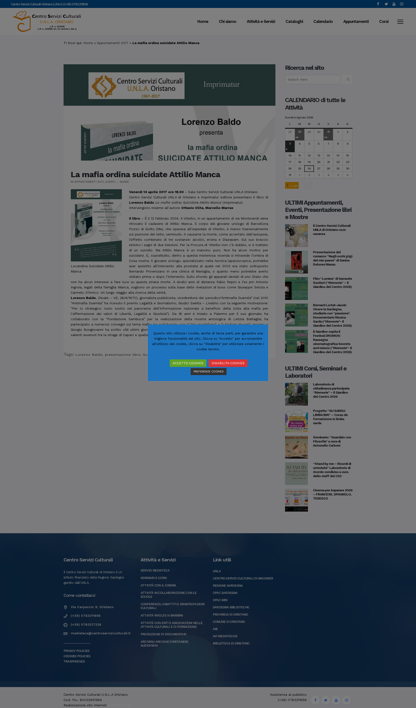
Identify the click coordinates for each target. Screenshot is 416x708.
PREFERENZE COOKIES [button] (209, 371)
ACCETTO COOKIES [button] (188, 363)
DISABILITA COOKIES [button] (228, 363)
